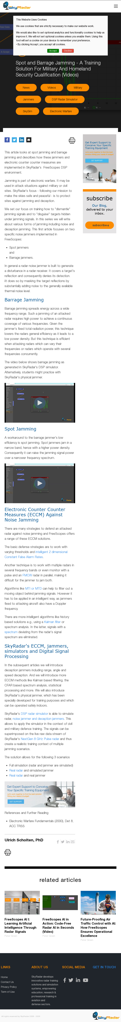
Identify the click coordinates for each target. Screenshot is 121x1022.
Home (4, 977)
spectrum (11, 632)
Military (78, 87)
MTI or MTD (33, 588)
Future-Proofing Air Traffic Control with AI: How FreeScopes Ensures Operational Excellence (98, 927)
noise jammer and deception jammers (38, 718)
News (26, 87)
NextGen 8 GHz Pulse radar (40, 739)
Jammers (28, 99)
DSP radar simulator (34, 713)
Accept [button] (53, 50)
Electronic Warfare (61, 111)
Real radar (16, 770)
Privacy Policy (9, 986)
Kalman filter (52, 622)
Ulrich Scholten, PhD (25, 839)
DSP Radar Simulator (65, 99)
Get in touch (104, 967)
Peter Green (11, 936)
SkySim (27, 111)
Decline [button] (68, 50)
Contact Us (7, 982)
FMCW (27, 575)
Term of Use (8, 991)
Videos (52, 87)
